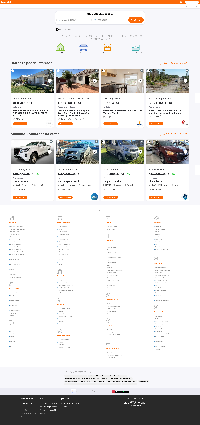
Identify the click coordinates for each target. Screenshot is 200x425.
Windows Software (112, 278)
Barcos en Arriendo (64, 283)
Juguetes (61, 344)
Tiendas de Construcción (162, 300)
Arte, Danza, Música (64, 308)
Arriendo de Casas (15, 244)
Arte (108, 303)
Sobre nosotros (26, 403)
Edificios (12, 267)
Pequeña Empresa (160, 324)
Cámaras (109, 250)
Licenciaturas (62, 314)
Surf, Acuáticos (111, 337)
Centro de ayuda (195, 6)
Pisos (11, 298)
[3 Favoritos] (103, 141)
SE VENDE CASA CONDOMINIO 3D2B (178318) (77, 381)
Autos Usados (63, 226)
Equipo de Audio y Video (114, 257)
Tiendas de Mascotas (161, 237)
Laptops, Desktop (112, 262)
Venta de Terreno (15, 239)
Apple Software (111, 247)
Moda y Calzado (15, 339)
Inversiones (158, 316)
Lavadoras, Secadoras (113, 283)
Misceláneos (158, 273)
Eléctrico (157, 285)
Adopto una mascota (161, 249)
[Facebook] (125, 402)
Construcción (158, 263)
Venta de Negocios (160, 329)
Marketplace (34, 6)
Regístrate (24, 417)
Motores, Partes (63, 254)
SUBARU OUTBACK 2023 (129, 384)
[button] (50, 81)
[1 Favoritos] (58, 141)
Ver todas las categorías (70, 403)
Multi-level (158, 319)
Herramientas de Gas (161, 280)
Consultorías (159, 331)
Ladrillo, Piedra (159, 288)
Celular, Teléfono (111, 252)
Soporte (24, 410)
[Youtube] (143, 402)
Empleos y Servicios (23, 6)
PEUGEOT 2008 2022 (98, 381)
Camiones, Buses (63, 242)
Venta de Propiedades (16, 226)
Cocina (12, 295)
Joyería (12, 334)
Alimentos (158, 226)
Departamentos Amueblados (18, 257)
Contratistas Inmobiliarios (162, 270)
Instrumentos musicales (114, 306)
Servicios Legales (160, 346)
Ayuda (23, 407)
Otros (12, 315)
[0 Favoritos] (12, 70)
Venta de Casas (14, 231)
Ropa (11, 346)
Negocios (13, 274)
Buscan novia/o (159, 239)
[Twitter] (134, 402)
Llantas (61, 259)
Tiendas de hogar (15, 310)
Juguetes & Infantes (64, 335)
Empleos (109, 222)
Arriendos (13, 242)
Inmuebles (4, 6)
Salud (156, 344)
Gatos (157, 231)
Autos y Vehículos (63, 222)
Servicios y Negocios (161, 312)
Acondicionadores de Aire (114, 280)
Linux (108, 265)
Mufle (60, 252)
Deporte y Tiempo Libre (114, 332)
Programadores (159, 336)
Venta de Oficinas (15, 234)
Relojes (12, 344)
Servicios (157, 293)
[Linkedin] (138, 402)
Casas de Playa (14, 259)
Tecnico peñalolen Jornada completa (75, 375)
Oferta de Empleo (112, 226)
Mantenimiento (159, 298)
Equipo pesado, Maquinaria (66, 247)
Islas (11, 272)
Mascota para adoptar (161, 247)
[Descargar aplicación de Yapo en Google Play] (125, 392)
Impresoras (110, 260)
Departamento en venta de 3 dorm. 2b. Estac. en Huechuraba (82, 378)
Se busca (13, 308)
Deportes (109, 325)
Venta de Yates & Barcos (66, 290)
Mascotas (157, 222)
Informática (110, 255)
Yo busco (61, 293)
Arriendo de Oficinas (16, 249)
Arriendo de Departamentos (18, 247)
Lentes (12, 336)
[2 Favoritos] (103, 70)
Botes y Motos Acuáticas (66, 285)
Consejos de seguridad (184, 6)
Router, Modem (111, 273)
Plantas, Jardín (14, 300)
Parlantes (109, 267)
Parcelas (12, 269)
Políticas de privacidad (48, 407)
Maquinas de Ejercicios (113, 334)
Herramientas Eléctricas (162, 275)
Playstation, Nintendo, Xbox (115, 270)
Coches (61, 342)
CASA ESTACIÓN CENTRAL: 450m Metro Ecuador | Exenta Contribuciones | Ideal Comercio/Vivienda (93, 384)
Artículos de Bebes (15, 293)
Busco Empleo (111, 229)
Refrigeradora (111, 285)
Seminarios (62, 321)
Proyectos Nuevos (15, 277)
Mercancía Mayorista (113, 348)
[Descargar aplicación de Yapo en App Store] (118, 392)
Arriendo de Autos (64, 234)
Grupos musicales (112, 311)
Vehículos (12, 6)
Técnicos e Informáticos (65, 316)
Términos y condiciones (49, 403)
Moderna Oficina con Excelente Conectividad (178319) (117, 378)
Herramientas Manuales (162, 278)
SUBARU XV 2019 (143, 381)
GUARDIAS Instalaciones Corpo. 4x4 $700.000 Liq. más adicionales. (107, 375)
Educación (61, 304)
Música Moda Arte (112, 299)
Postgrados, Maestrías (65, 319)
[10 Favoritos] (58, 70)
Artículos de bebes (64, 339)
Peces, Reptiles (159, 242)
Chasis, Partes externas (65, 244)
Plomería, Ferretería (160, 290)
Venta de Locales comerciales (18, 237)
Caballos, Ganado (160, 229)
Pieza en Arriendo (15, 264)
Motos (60, 229)
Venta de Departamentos (17, 229)
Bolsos (12, 331)
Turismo (157, 349)
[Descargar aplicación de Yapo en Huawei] (113, 391)
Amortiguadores (63, 239)
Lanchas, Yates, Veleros (65, 288)
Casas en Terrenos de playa (18, 262)
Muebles (12, 303)
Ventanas (13, 313)
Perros (157, 244)
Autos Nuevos (63, 231)
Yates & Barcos (62, 276)
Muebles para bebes (64, 347)
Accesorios (62, 237)
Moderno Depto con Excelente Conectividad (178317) (121, 381)
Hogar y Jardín (14, 288)
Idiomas (61, 311)
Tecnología (109, 240)
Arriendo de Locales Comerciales (19, 252)
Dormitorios (13, 305)
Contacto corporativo (29, 413)
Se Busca (61, 262)
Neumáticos (62, 257)
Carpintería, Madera (161, 267)
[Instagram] (130, 402)
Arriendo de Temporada (17, 254)
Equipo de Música (64, 249)
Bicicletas (109, 329)
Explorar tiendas (174, 6)
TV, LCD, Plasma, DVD (113, 275)
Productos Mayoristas (161, 321)
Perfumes (13, 341)
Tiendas (64, 407)
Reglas (42, 413)
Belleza (11, 327)
